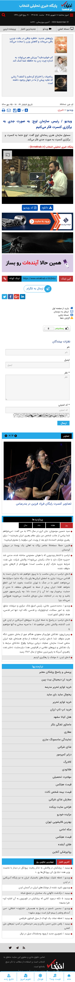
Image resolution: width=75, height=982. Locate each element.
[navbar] (71, 15)
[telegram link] (17, 947)
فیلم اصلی (40, 217)
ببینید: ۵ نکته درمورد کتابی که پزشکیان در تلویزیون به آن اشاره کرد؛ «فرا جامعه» (36, 901)
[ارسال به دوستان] (9, 110)
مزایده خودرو (64, 814)
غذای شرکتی (64, 747)
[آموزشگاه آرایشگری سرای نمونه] (37, 263)
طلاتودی (66, 769)
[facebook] (10, 296)
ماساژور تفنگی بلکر (61, 724)
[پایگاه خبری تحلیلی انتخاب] (67, 5)
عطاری (67, 732)
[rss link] (23, 947)
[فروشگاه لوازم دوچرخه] (37, 242)
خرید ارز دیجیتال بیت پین (56, 679)
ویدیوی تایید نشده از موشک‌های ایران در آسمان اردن (44, 887)
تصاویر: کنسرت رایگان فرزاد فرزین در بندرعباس (43, 503)
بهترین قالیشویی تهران (58, 822)
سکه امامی (65, 829)
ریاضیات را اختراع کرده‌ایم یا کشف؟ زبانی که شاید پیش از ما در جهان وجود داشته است (32, 80)
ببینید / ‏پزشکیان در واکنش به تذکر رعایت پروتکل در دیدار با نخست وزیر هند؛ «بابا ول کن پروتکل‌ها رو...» (36, 870)
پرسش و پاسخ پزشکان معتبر (55, 672)
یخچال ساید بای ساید (59, 694)
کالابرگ (67, 762)
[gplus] (16, 296)
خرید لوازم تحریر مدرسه (58, 687)
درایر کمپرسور (64, 754)
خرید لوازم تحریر (62, 702)
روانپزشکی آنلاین (61, 852)
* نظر (67, 373)
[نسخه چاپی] (3, 110)
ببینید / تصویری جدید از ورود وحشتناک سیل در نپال (45, 934)
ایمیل (67, 360)
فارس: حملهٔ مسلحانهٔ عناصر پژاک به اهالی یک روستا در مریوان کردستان (36, 547)
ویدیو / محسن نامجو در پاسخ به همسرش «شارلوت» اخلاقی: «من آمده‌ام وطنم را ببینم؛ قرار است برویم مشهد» (36, 910)
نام (68, 347)
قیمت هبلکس (63, 784)
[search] (4, 15)
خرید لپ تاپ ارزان (60, 709)
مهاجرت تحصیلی (62, 777)
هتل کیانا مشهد (62, 717)
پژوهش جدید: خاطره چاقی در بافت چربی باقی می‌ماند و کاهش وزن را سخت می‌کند (31, 40)
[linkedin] (22, 296)
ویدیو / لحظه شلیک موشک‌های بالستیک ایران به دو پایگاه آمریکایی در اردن (36, 880)
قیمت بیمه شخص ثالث (58, 792)
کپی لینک (66, 279)
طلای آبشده (64, 844)
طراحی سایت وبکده (60, 807)
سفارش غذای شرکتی (60, 799)
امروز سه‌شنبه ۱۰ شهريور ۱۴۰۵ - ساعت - (49, 15)
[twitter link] (10, 947)
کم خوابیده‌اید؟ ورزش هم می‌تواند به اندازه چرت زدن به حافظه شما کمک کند (33, 59)
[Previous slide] (15, 435)
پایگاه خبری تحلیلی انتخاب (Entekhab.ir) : (50, 147)
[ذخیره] (15, 110)
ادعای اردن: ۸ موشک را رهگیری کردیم (52, 657)
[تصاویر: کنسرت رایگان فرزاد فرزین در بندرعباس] (37, 471)
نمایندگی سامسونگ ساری (56, 739)
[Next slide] (6, 435)
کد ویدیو (28, 208)
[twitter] (4, 296)
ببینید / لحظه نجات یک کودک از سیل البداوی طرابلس (44, 918)
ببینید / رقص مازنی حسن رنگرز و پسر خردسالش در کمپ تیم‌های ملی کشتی (36, 926)
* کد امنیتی (64, 405)
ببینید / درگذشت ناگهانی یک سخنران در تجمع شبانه (45, 893)
